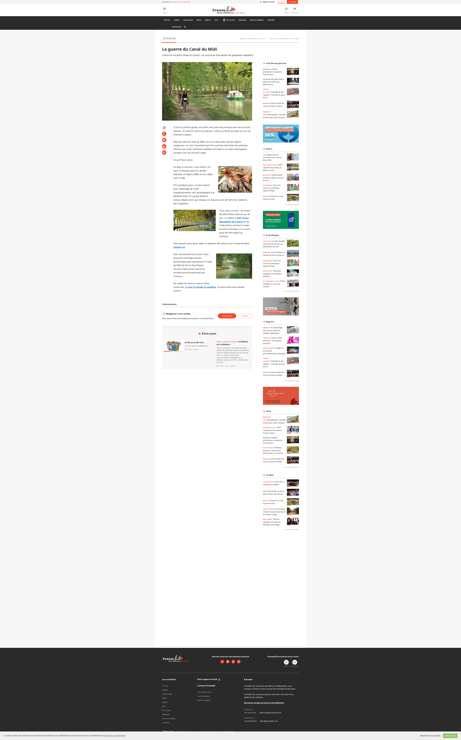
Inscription (281, 2)
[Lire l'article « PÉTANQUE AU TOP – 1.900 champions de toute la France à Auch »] (293, 429)
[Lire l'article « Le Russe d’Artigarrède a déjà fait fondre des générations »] (293, 81)
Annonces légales (257, 20)
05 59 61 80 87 (251, 721)
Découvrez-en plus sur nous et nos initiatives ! (264, 703)
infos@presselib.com (269, 721)
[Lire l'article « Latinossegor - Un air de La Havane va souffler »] (293, 483)
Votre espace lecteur (207, 679)
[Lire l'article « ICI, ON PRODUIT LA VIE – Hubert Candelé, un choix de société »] (293, 283)
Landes (176, 20)
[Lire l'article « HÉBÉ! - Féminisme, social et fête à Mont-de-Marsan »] (293, 492)
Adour (190, 349)
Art (227, 366)
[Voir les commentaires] (164, 127)
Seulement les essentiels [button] (430, 736)
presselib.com (166, 2)
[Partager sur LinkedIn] (164, 146)
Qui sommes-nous (204, 692)
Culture (232, 366)
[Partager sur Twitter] (164, 140)
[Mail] (164, 152)
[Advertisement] (281, 571)
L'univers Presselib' (206, 685)
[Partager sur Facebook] (164, 134)
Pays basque (188, 20)
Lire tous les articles (292, 205)
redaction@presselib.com (270, 712)
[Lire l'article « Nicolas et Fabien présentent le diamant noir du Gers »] (293, 71)
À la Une (167, 20)
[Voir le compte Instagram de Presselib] (239, 661)
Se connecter (227, 316)
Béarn (199, 20)
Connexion (292, 2)
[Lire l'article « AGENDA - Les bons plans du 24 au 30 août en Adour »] (293, 104)
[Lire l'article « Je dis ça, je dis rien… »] (173, 346)
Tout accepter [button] (450, 736)
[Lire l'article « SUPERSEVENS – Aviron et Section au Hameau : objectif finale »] (293, 187)
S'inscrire (443, 726)
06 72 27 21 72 (250, 712)
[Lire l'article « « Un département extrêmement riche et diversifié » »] (293, 157)
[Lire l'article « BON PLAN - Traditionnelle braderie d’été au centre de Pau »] (293, 177)
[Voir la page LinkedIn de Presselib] (233, 661)
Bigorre (208, 20)
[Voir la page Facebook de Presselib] (222, 661)
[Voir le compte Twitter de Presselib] (228, 661)
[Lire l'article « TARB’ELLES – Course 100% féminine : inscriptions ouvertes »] (293, 340)
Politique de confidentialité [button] (114, 736)
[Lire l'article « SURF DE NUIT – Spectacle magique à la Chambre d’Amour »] (293, 273)
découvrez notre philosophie (181, 2)
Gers (216, 20)
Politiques (242, 20)
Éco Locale (231, 20)
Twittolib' (271, 20)
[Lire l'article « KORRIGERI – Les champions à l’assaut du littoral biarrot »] (293, 253)
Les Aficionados (203, 696)
